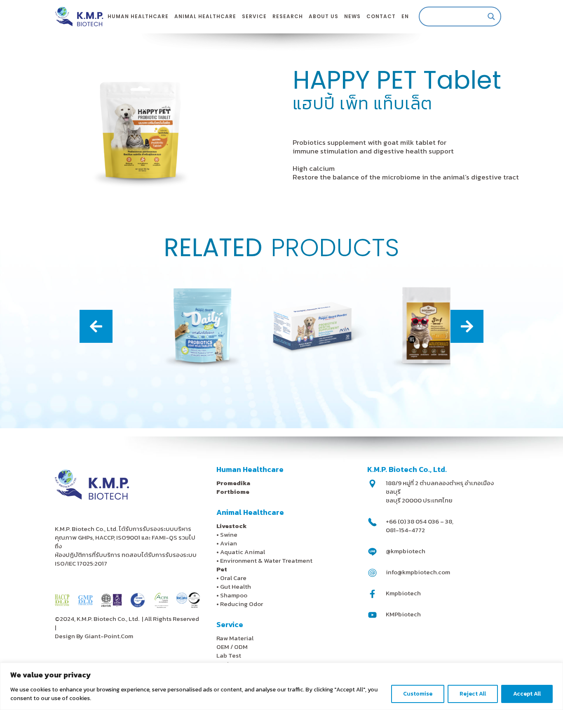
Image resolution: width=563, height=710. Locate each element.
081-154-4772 (405, 530)
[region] (281, 686)
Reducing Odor (241, 604)
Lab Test (228, 655)
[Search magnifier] (491, 16)
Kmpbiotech (403, 593)
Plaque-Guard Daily (169, 362)
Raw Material (234, 638)
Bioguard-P (394, 362)
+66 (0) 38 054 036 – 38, (419, 521)
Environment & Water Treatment (267, 560)
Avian (228, 543)
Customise (417, 693)
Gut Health (235, 586)
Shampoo (233, 595)
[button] (96, 326)
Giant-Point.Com (108, 636)
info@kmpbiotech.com (418, 572)
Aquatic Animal (242, 552)
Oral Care (233, 578)
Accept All (527, 693)
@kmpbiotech (405, 551)
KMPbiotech (403, 614)
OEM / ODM (232, 646)
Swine (228, 534)
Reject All (473, 693)
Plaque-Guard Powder (281, 362)
